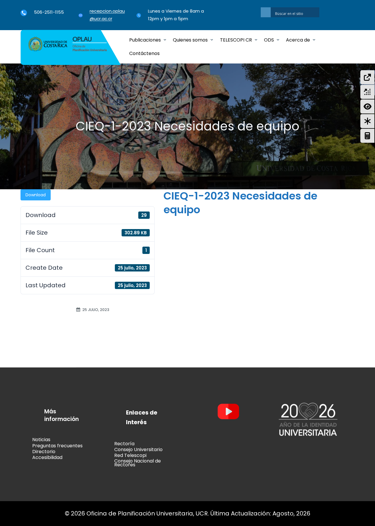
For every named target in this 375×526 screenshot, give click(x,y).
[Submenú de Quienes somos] (211, 39)
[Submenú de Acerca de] (314, 39)
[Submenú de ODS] (278, 39)
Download (35, 195)
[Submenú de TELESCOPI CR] (256, 39)
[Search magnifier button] (266, 12)
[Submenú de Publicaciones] (164, 39)
